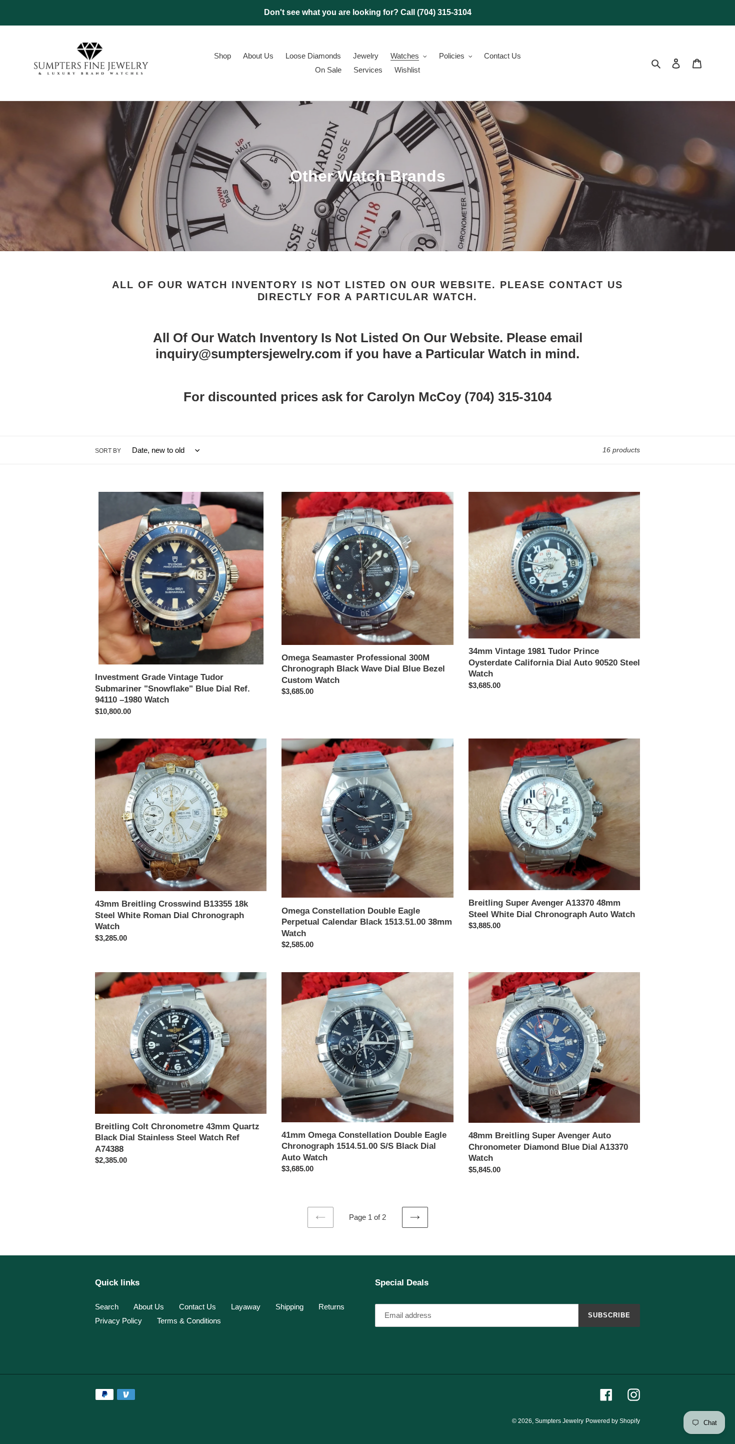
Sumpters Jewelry (559, 1420)
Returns (331, 1306)
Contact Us (197, 1306)
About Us (149, 1306)
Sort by (108, 450)
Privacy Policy (118, 1320)
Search (106, 1306)
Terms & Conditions (189, 1320)
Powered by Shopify (613, 1420)
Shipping (290, 1306)
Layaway (245, 1306)
